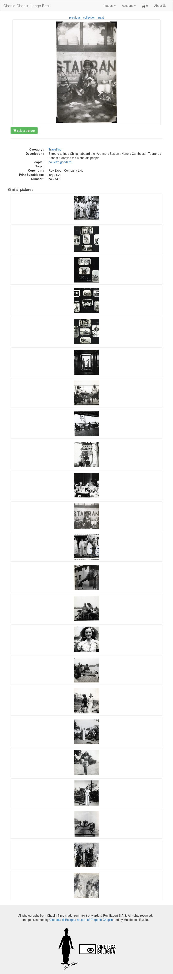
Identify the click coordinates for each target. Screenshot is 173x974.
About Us (160, 5)
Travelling (55, 149)
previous (75, 17)
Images (108, 5)
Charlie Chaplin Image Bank (27, 5)
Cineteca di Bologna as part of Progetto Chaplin (81, 919)
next (101, 17)
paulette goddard (60, 162)
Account (128, 5)
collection (89, 17)
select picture (25, 130)
